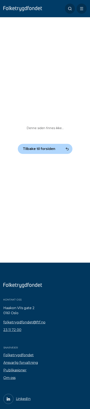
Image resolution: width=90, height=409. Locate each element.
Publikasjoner (15, 370)
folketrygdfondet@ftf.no (24, 322)
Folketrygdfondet (18, 355)
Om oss (9, 378)
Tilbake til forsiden (39, 149)
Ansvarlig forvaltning (20, 363)
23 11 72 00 (12, 330)
